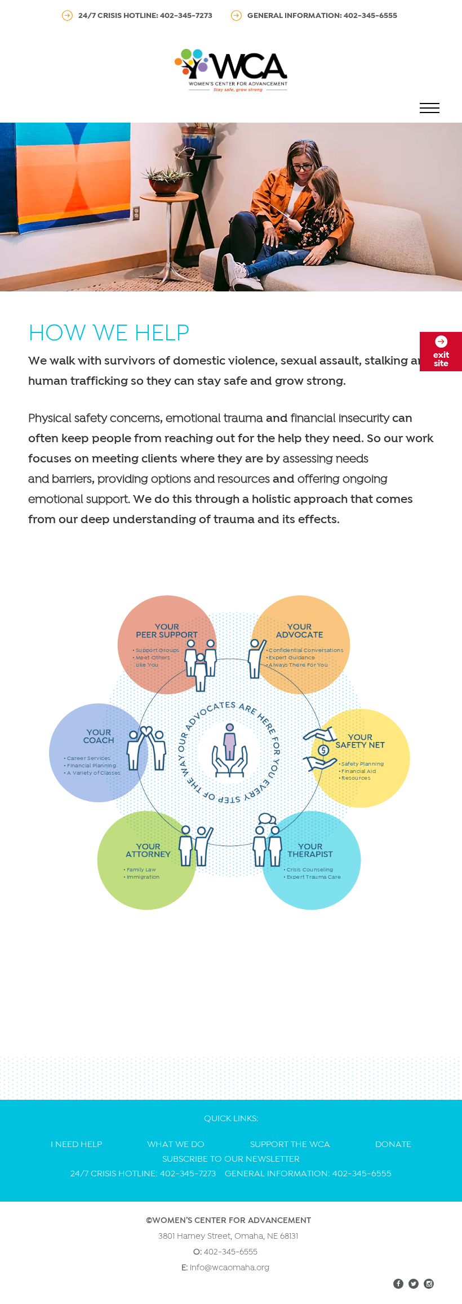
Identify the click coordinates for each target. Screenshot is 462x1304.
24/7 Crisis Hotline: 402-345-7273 (145, 15)
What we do (176, 1144)
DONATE (393, 1144)
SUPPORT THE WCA (290, 1144)
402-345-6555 (230, 1252)
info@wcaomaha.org (229, 1267)
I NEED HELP (76, 1144)
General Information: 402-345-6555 (322, 15)
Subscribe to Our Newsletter (231, 1158)
